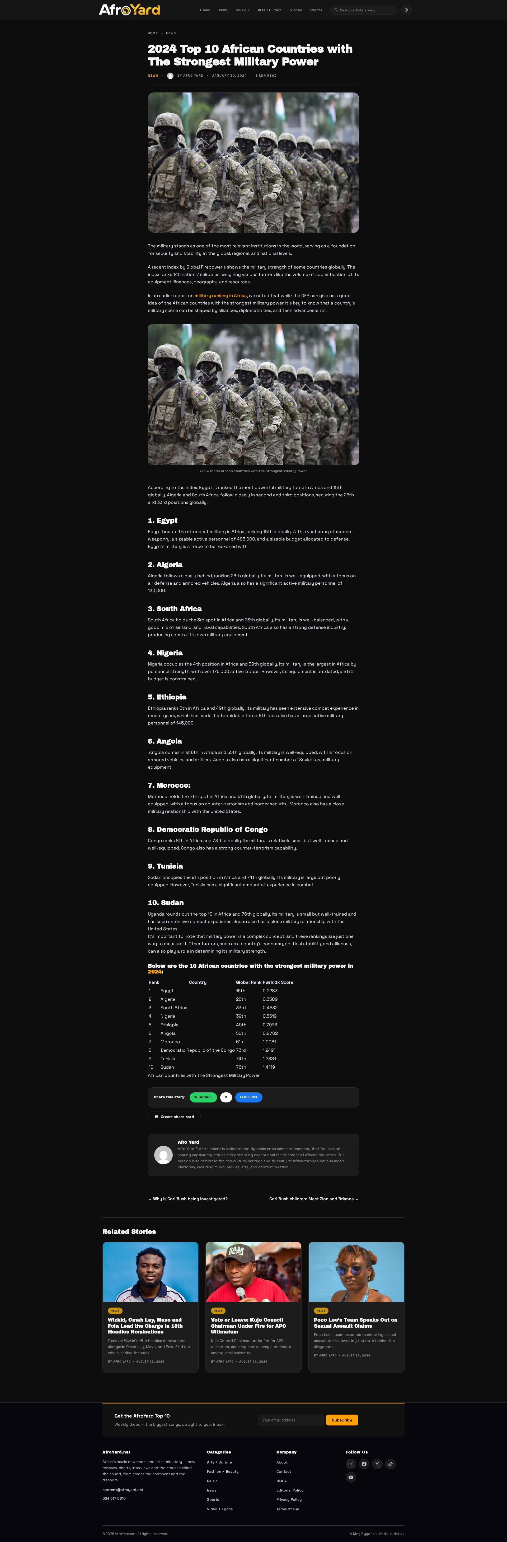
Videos (296, 10)
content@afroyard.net (122, 1489)
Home (205, 10)
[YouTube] (351, 1477)
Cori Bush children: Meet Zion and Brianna (314, 1199)
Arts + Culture (270, 10)
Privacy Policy (289, 1499)
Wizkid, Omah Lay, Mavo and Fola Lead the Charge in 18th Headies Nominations (145, 1326)
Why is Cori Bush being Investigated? (188, 1199)
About (282, 1462)
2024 (155, 972)
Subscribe (342, 1420)
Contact (283, 1471)
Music (241, 10)
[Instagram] (351, 1464)
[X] (377, 1464)
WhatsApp (203, 1097)
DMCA (281, 1481)
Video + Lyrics (220, 1509)
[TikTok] (390, 1464)
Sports (213, 1499)
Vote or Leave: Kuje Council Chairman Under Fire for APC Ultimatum (248, 1326)
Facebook (248, 1097)
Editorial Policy (290, 1490)
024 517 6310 (114, 1498)
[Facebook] (364, 1464)
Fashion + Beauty (223, 1471)
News (223, 10)
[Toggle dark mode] (406, 10)
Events (316, 10)
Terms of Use (287, 1509)
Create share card (177, 1116)
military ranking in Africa (221, 295)
